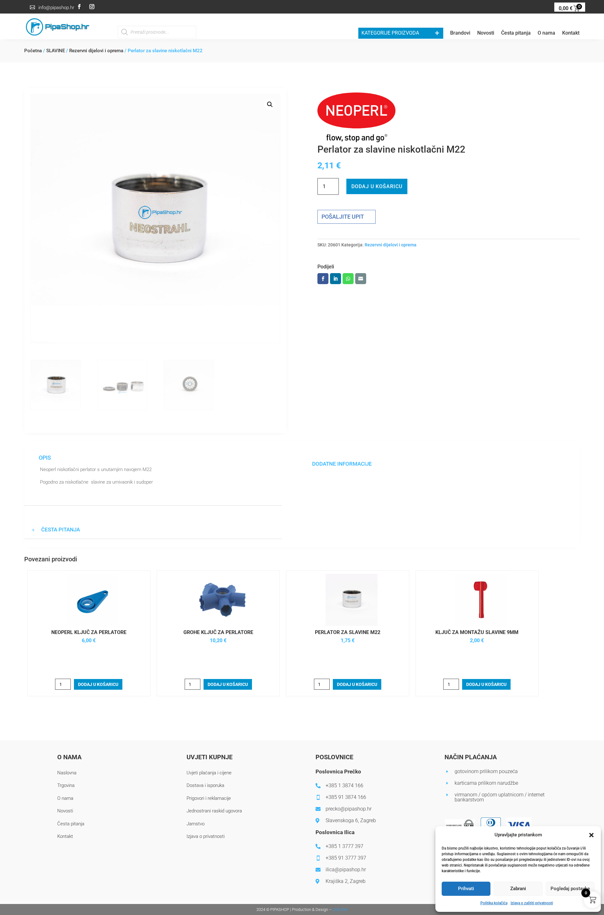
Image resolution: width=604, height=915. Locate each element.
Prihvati (466, 888)
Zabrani (518, 888)
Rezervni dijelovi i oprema (96, 50)
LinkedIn (335, 278)
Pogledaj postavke (570, 888)
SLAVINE (55, 50)
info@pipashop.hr (56, 7)
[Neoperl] (356, 119)
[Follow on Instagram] (92, 7)
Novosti (485, 33)
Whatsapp (348, 278)
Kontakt (570, 33)
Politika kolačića (493, 903)
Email (360, 278)
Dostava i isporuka (205, 785)
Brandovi (460, 33)
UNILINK (340, 909)
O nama (546, 33)
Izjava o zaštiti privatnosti (532, 903)
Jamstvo (195, 824)
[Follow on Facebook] (79, 7)
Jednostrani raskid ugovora (214, 811)
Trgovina (66, 785)
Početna (33, 50)
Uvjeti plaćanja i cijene (209, 773)
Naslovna (66, 773)
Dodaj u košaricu (376, 186)
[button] (591, 835)
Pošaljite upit (343, 216)
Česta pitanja (516, 33)
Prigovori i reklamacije (209, 798)
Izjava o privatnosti (206, 836)
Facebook (322, 278)
